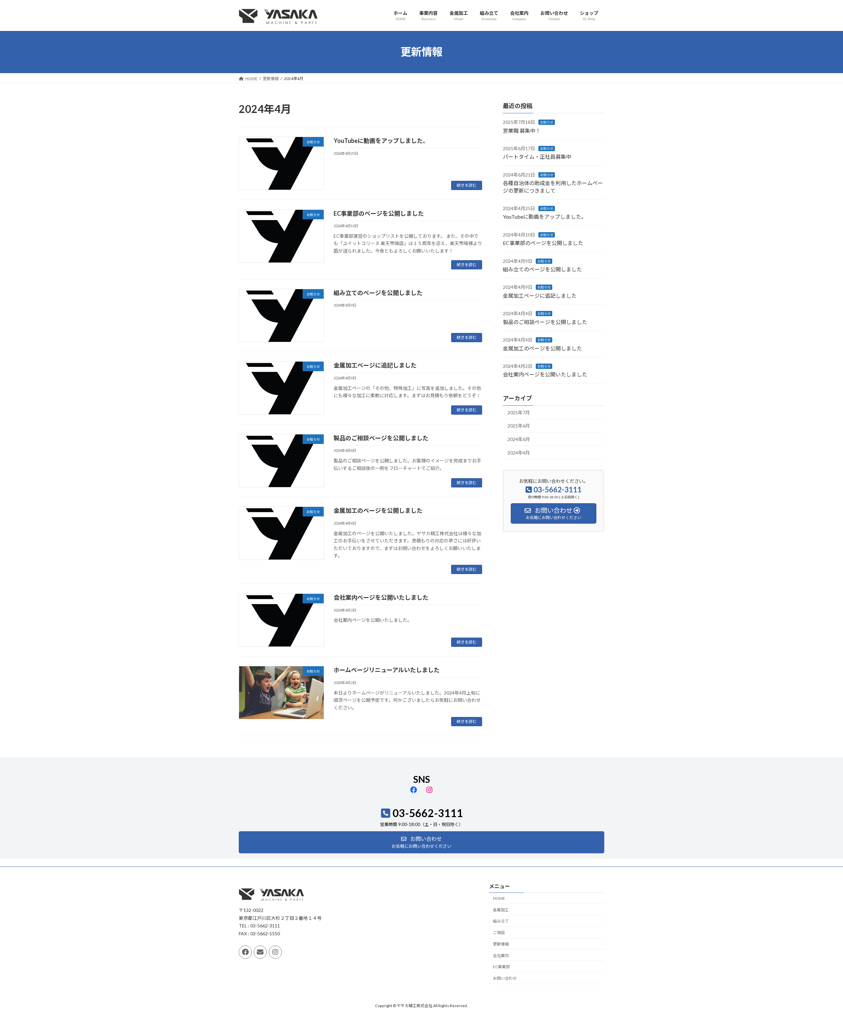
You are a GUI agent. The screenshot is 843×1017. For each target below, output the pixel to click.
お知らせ (546, 122)
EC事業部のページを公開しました (379, 213)
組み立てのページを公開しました (378, 292)
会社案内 (501, 955)
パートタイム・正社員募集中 (537, 156)
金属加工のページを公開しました (378, 510)
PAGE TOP (818, 980)
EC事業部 (501, 966)
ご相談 (499, 932)
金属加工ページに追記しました (375, 365)
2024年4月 (518, 452)
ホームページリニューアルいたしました (387, 669)
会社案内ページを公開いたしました (381, 597)
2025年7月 (518, 412)
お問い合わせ (505, 978)
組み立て (501, 921)
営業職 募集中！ (522, 130)
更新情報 (501, 944)
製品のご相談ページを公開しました (381, 438)
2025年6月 (518, 425)
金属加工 (501, 909)
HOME (499, 898)
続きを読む (466, 185)
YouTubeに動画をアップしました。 (381, 140)
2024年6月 (518, 439)
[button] (421, 842)
